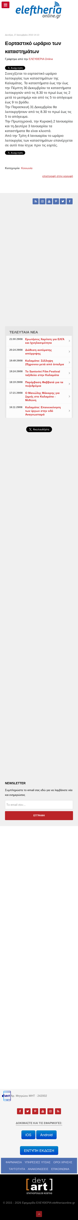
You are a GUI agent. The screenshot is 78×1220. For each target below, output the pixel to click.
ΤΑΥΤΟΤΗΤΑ (17, 1169)
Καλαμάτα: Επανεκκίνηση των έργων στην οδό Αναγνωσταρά (43, 411)
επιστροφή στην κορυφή (57, 176)
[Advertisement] (39, 541)
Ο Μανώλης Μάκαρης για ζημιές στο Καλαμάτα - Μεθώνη (42, 396)
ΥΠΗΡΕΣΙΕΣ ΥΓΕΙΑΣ (38, 1162)
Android (46, 1134)
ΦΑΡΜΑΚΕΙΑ (14, 1162)
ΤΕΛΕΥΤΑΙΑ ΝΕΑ (23, 332)
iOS (28, 1134)
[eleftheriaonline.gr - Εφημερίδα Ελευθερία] (39, 10)
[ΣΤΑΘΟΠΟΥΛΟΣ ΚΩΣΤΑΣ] (39, 1185)
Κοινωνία (26, 168)
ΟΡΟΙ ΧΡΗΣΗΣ (62, 1162)
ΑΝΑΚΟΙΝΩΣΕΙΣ (38, 1169)
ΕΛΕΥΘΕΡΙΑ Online (41, 59)
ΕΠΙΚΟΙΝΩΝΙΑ (60, 1169)
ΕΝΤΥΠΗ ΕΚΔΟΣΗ (39, 1150)
